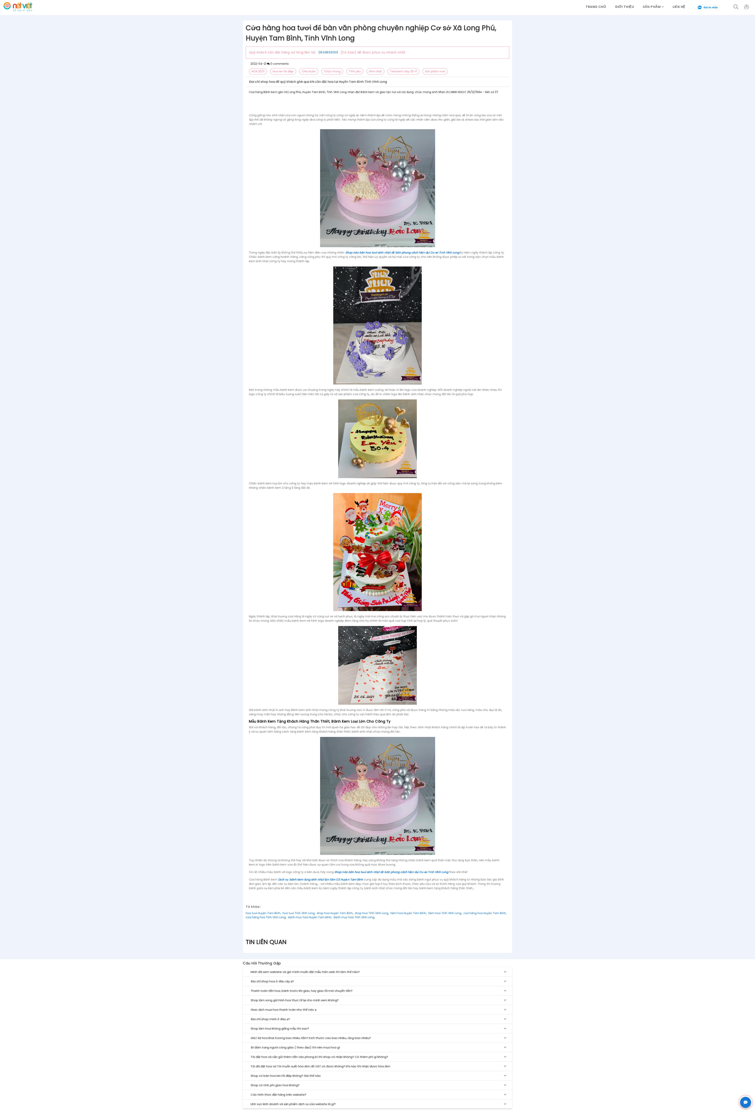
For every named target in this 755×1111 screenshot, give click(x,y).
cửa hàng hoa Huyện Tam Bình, (484, 913)
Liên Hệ (679, 7)
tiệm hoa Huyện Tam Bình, (408, 913)
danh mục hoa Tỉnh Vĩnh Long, (354, 917)
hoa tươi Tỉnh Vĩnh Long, (299, 913)
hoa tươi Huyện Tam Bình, (263, 913)
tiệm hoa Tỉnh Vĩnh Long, (445, 913)
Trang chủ (596, 7)
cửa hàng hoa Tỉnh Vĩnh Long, (266, 917)
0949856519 (328, 52)
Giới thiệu (624, 7)
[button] (658, 7)
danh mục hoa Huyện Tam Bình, (310, 917)
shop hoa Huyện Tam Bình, (335, 913)
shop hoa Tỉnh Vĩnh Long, (372, 913)
